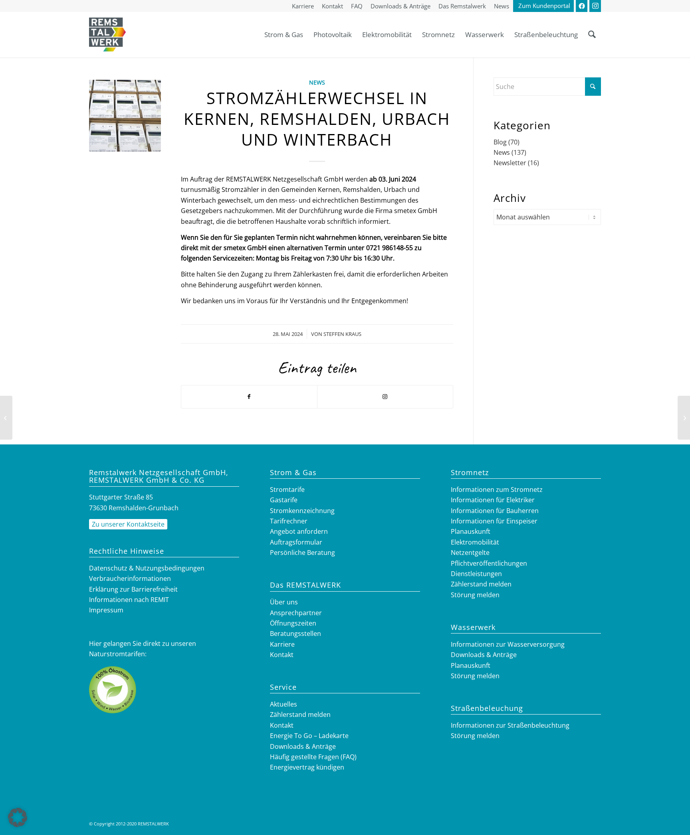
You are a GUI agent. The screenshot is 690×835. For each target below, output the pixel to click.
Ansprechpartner (296, 612)
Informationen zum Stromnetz (497, 489)
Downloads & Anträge (303, 746)
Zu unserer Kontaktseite (128, 524)
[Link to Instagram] (385, 396)
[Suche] (592, 34)
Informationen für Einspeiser (494, 521)
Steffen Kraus (342, 334)
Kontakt (281, 654)
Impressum (106, 610)
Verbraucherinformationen (130, 578)
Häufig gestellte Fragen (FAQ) (313, 756)
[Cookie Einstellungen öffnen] (17, 824)
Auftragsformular (296, 542)
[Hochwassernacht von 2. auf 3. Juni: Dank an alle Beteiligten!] (684, 418)
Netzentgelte (470, 552)
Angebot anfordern (299, 531)
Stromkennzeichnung (302, 510)
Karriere (282, 644)
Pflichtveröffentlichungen (489, 563)
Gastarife (283, 499)
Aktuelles (283, 704)
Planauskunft (470, 531)
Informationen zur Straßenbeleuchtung (510, 725)
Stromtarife (287, 489)
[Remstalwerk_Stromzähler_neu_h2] (125, 116)
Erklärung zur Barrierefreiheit (133, 589)
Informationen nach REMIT (129, 599)
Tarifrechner (288, 521)
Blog (500, 142)
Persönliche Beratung (302, 552)
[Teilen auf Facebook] (249, 396)
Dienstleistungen (476, 573)
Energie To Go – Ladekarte (309, 735)
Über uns (284, 602)
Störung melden (475, 594)
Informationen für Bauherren (495, 510)
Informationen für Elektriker (493, 499)
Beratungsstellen (295, 633)
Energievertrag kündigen (307, 767)
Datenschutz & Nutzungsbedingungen (146, 568)
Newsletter (510, 162)
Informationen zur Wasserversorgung (508, 644)
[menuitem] (303, 6)
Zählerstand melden (300, 714)
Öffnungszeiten (293, 623)
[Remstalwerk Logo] (107, 34)
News (317, 82)
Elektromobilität (475, 542)
